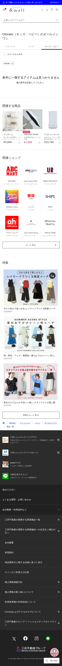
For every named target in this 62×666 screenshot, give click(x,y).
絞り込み (54, 660)
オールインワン (50, 423)
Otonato (12, 423)
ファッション (25, 423)
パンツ (37, 423)
